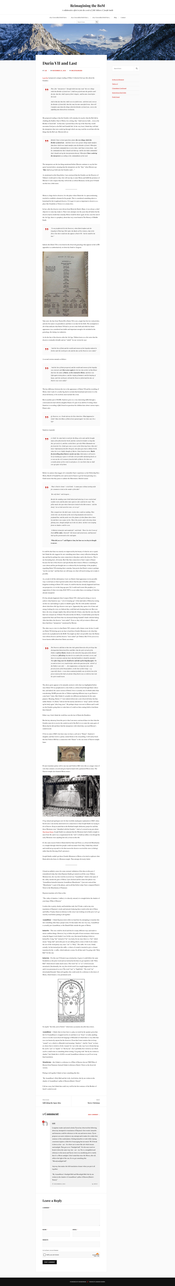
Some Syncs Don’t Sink (119, 93)
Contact (123, 17)
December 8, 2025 (59, 1184)
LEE (46, 70)
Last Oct (45, 78)
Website (45, 1240)
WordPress (82, 1281)
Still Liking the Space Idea (52, 1103)
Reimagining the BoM (87, 5)
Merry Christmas (94, 1103)
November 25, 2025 (59, 70)
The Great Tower (48, 832)
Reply (96, 1184)
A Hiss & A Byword (118, 79)
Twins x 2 (115, 84)
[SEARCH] (136, 68)
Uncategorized (76, 70)
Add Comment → (94, 1114)
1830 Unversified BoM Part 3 (101, 17)
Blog (115, 17)
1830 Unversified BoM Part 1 (58, 17)
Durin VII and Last (60, 63)
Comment (46, 1207)
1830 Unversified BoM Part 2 (79, 17)
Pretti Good (116, 97)
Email (75, 1229)
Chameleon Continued (119, 88)
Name (45, 1229)
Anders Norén (100, 1281)
